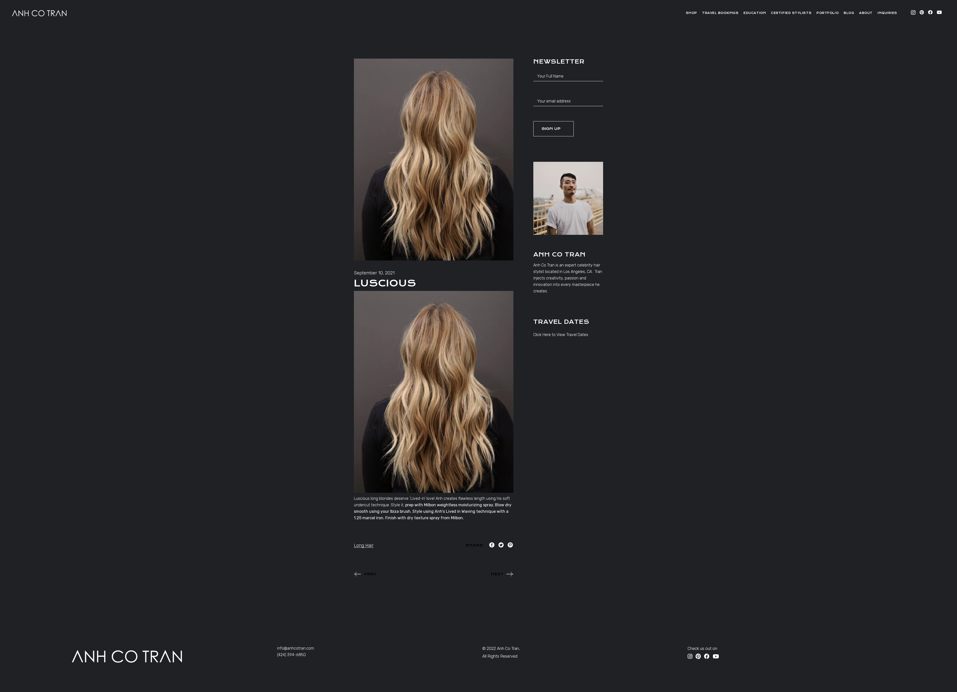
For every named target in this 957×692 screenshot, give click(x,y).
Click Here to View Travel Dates (560, 334)
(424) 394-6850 (291, 654)
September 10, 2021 (374, 273)
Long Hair (364, 545)
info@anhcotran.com (295, 648)
